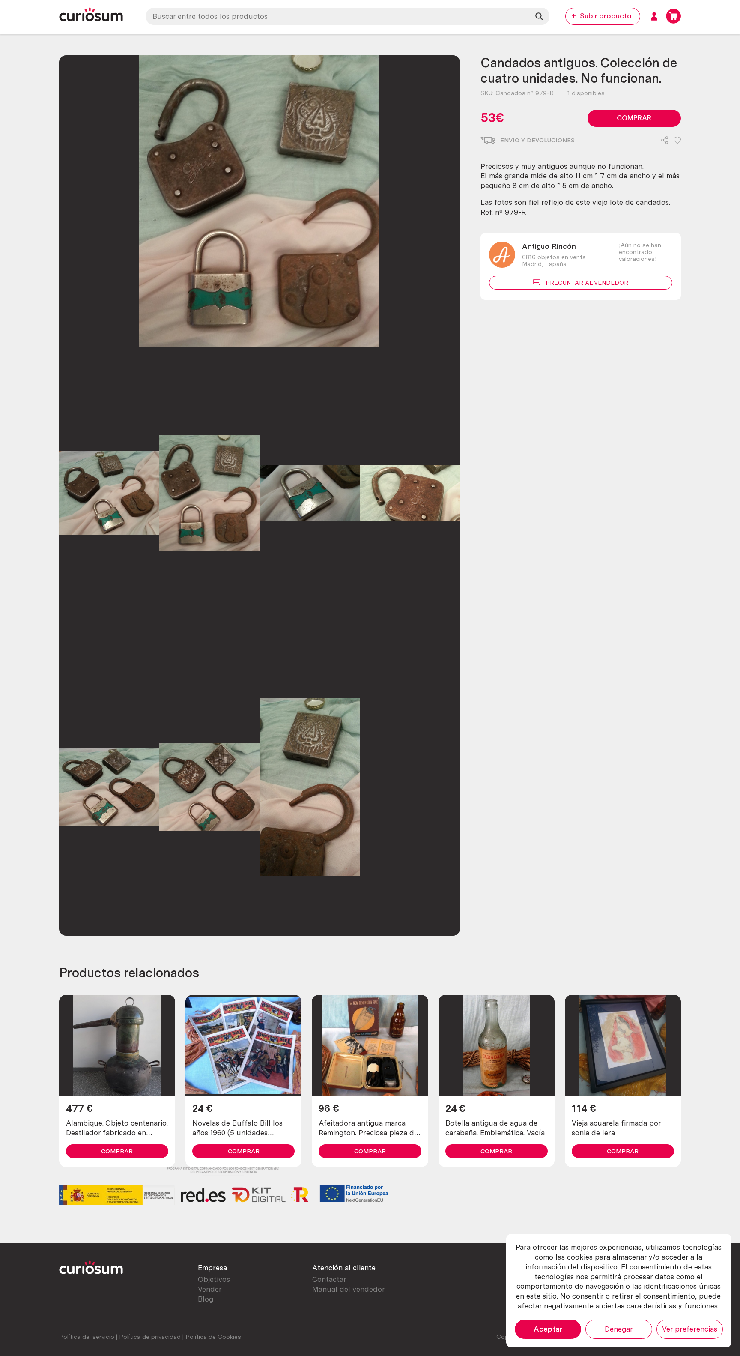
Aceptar (548, 1329)
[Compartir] (664, 141)
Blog (205, 1299)
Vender (210, 1289)
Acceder (654, 16)
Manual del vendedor (348, 1289)
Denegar (619, 1329)
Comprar (634, 118)
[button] (677, 141)
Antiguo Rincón (549, 246)
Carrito (673, 16)
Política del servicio (86, 1336)
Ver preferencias (689, 1329)
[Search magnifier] (539, 16)
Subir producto (606, 16)
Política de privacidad (150, 1336)
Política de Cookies (213, 1336)
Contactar (329, 1279)
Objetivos (214, 1279)
